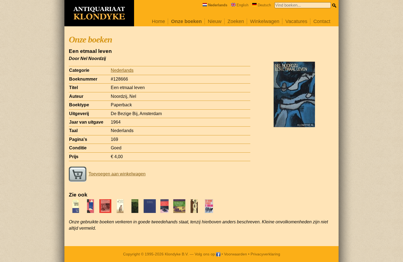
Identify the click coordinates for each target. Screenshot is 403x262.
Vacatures (296, 21)
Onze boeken (186, 21)
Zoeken (236, 21)
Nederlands (122, 70)
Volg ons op (205, 254)
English (242, 5)
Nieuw (215, 21)
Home (158, 21)
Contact (321, 21)
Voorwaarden (235, 254)
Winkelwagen (264, 21)
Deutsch (264, 5)
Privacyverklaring (265, 254)
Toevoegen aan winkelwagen (117, 174)
